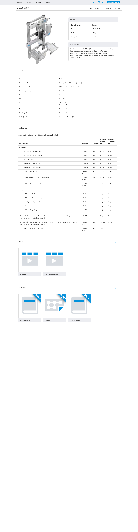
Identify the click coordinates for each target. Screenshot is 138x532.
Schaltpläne (48, 320)
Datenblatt (98, 8)
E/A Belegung (107, 8)
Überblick (89, 8)
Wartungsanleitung (74, 320)
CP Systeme (28, 2)
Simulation (23, 274)
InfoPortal (19, 2)
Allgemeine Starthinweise (51, 274)
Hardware (38, 2)
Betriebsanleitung (25, 320)
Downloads (117, 8)
